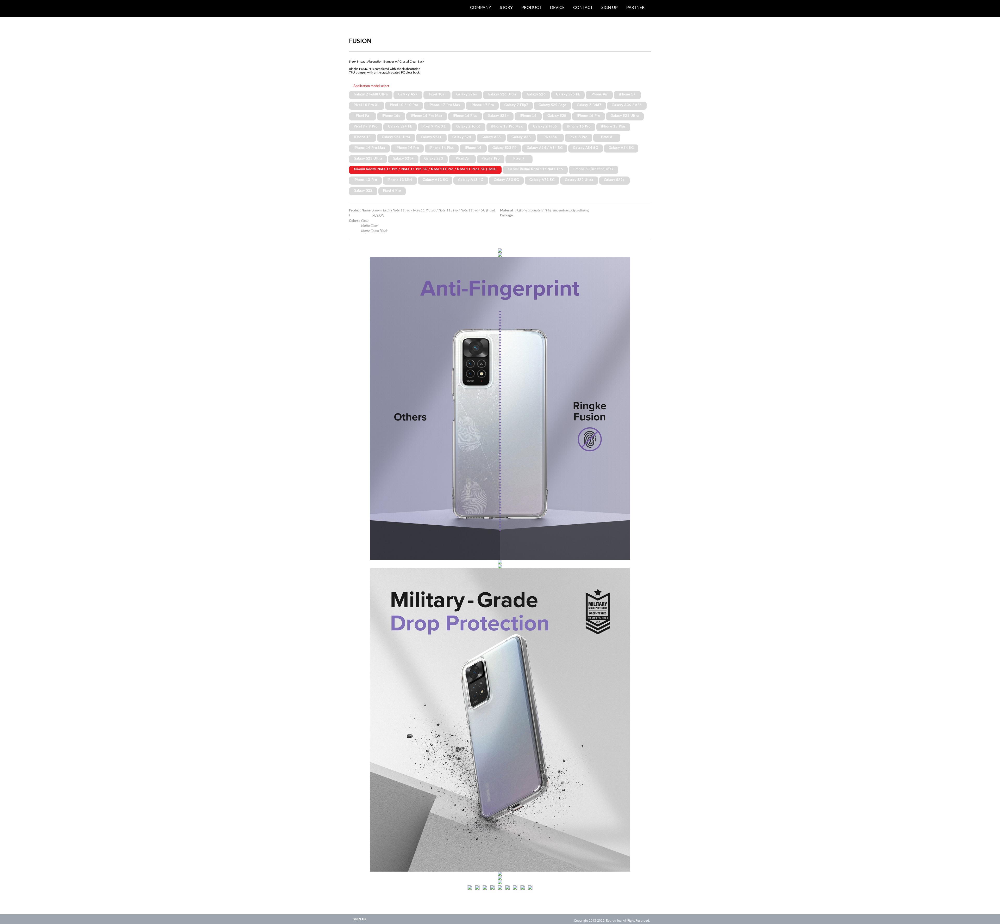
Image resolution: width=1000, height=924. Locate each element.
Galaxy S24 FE (400, 126)
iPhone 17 (627, 94)
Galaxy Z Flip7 (516, 105)
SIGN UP (359, 919)
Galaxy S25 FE (568, 94)
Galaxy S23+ (403, 158)
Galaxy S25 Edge (552, 105)
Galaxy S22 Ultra (579, 180)
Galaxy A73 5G (542, 180)
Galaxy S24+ (431, 137)
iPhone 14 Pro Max (369, 148)
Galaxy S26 (536, 94)
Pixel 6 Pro (392, 190)
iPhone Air (599, 94)
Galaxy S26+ (466, 94)
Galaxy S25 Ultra (625, 116)
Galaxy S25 (556, 116)
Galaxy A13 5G (435, 180)
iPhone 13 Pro (365, 180)
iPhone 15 (362, 137)
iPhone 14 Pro (407, 148)
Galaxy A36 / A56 (627, 105)
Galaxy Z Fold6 (468, 126)
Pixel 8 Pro (579, 137)
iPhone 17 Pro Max (444, 105)
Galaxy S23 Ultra (368, 158)
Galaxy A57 (408, 94)
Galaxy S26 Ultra (502, 94)
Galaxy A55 (491, 137)
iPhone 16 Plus (465, 116)
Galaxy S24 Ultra (396, 137)
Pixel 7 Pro (490, 158)
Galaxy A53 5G (506, 180)
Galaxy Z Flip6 (545, 126)
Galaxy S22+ (614, 180)
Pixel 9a (362, 116)
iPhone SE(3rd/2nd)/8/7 (593, 169)
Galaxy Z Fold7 (589, 105)
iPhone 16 (528, 116)
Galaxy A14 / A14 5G (545, 148)
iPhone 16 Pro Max (426, 116)
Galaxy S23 (433, 158)
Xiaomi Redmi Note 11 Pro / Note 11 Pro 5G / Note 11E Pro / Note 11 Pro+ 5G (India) (425, 169)
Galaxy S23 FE (504, 148)
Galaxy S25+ (498, 116)
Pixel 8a (550, 137)
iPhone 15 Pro (579, 126)
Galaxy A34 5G (621, 148)
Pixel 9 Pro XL (434, 126)
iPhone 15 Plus (613, 126)
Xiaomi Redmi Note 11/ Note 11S (535, 169)
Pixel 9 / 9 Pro (366, 126)
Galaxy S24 (461, 137)
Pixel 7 (519, 158)
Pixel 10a (437, 94)
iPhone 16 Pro (588, 116)
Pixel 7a (462, 158)
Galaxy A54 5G (585, 148)
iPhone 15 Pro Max (507, 126)
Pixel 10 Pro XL (366, 105)
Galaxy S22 (363, 190)
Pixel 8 (606, 137)
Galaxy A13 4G (470, 180)
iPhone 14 (473, 148)
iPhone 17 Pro (482, 105)
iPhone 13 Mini (400, 180)
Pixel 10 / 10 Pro (404, 105)
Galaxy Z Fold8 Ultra (371, 94)
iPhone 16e (391, 116)
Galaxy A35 (521, 137)
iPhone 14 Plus (441, 148)
